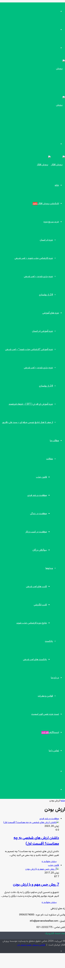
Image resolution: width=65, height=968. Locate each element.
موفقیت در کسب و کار (36, 532)
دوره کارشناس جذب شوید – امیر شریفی (34, 258)
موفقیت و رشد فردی (37, 495)
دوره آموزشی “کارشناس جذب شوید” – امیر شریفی (29, 349)
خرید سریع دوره (51, 222)
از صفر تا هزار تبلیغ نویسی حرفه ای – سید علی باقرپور (27, 422)
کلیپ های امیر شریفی (36, 586)
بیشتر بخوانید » (49, 861)
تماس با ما (54, 751)
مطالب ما (54, 441)
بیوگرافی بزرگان (39, 550)
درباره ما (55, 678)
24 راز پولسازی (46, 295)
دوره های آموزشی (50, 313)
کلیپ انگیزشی (40, 605)
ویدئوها (49, 568)
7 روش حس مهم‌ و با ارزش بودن (36, 884)
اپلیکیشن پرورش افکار (46, 203)
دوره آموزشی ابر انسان (42, 331)
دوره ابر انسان (46, 240)
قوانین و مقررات (45, 696)
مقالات (49, 459)
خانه (57, 185)
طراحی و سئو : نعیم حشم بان (31, 945)
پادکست (49, 641)
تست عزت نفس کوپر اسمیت (45, 714)
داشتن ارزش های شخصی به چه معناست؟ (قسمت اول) (36, 841)
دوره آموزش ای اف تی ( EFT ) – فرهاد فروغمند (31, 404)
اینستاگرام (50, 732)
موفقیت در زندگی (38, 514)
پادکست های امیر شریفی (35, 659)
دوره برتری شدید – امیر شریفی (38, 276)
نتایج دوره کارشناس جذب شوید (31, 623)
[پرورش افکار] (51, 165)
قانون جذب (41, 477)
